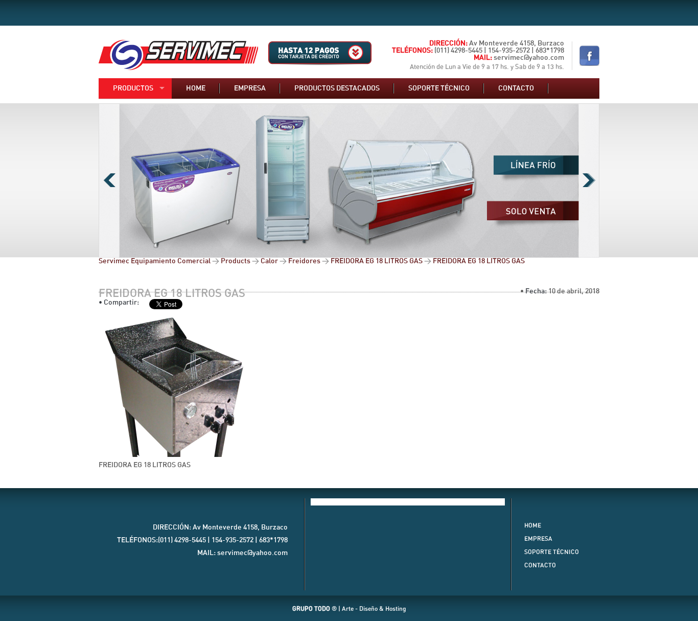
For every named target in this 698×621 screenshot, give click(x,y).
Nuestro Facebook (589, 55)
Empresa (250, 88)
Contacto (516, 88)
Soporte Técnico (551, 552)
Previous (109, 180)
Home (195, 88)
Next (588, 180)
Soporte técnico (439, 88)
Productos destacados (337, 88)
